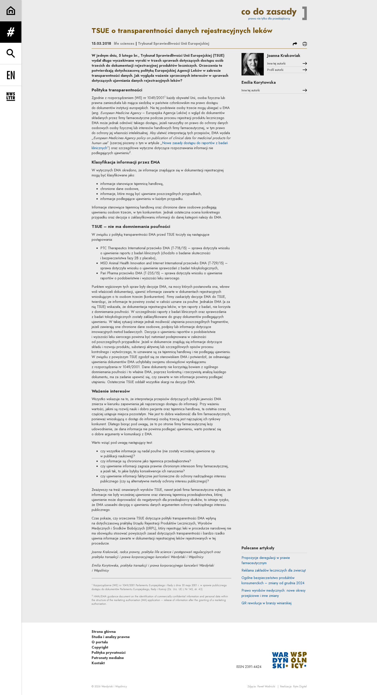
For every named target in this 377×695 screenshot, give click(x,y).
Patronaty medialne (108, 657)
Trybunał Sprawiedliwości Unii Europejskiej (173, 43)
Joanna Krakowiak (283, 55)
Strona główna (104, 631)
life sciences (124, 43)
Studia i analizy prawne (111, 636)
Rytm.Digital (300, 686)
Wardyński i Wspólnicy (114, 686)
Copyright (100, 647)
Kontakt (98, 663)
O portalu (100, 642)
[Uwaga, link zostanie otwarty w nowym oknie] (289, 659)
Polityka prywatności (108, 652)
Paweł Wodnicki (266, 686)
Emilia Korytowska (259, 82)
